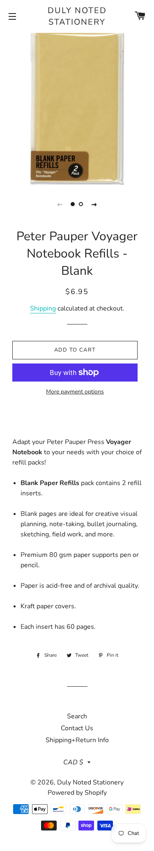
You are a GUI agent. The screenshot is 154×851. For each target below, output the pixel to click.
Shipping (43, 308)
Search (77, 716)
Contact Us (77, 728)
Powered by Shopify (77, 792)
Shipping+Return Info (77, 740)
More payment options (75, 392)
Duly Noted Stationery (77, 16)
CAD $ (73, 762)
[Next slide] (94, 204)
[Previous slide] (60, 204)
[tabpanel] (77, 108)
